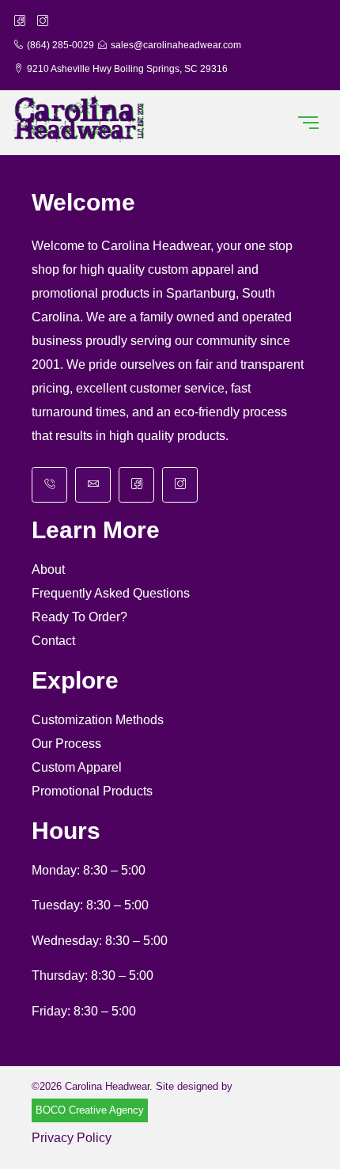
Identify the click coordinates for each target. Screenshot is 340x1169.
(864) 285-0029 (60, 45)
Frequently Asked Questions (111, 593)
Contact (53, 640)
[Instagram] (180, 485)
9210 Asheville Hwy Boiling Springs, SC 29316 (127, 68)
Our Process (66, 743)
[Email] (93, 485)
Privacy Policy (71, 1137)
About (48, 569)
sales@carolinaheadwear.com (176, 45)
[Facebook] (136, 485)
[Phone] (49, 485)
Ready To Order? (79, 617)
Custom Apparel (77, 767)
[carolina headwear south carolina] (79, 119)
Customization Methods (98, 720)
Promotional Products (92, 791)
